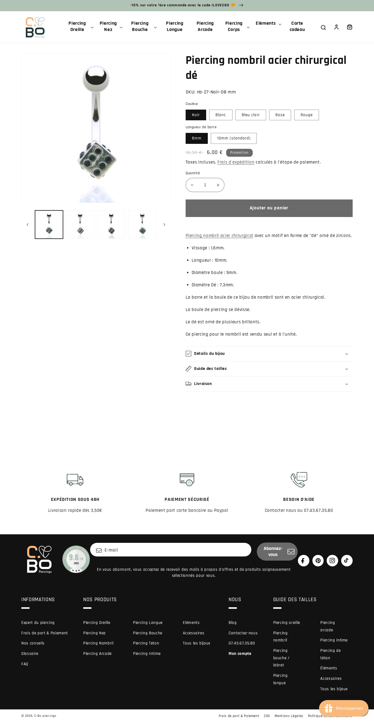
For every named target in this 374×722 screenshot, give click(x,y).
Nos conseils (33, 643)
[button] (79, 27)
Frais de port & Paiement (44, 633)
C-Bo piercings (45, 716)
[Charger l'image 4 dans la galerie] (142, 224)
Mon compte (240, 653)
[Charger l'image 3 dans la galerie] (111, 224)
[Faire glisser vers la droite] (165, 225)
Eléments (191, 622)
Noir (196, 115)
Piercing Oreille (96, 622)
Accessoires (193, 633)
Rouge (307, 115)
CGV (267, 716)
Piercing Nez (94, 633)
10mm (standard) (234, 138)
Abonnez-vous (273, 552)
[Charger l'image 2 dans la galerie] (80, 224)
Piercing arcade (327, 626)
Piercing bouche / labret (281, 658)
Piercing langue (280, 679)
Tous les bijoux (196, 643)
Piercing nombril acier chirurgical (219, 236)
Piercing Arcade (97, 653)
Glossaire (29, 653)
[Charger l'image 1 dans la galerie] (49, 224)
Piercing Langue (148, 622)
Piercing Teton (146, 643)
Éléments (328, 668)
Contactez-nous (243, 633)
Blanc (220, 115)
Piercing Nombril (98, 643)
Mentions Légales (289, 716)
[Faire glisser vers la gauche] (27, 225)
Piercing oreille (286, 622)
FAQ (24, 664)
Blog (233, 622)
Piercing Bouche (147, 633)
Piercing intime (334, 640)
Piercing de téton (330, 654)
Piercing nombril (280, 636)
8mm (197, 138)
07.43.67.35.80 (242, 643)
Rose (280, 115)
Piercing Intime (147, 653)
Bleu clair (251, 115)
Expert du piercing (38, 622)
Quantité (193, 173)
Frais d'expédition (236, 162)
